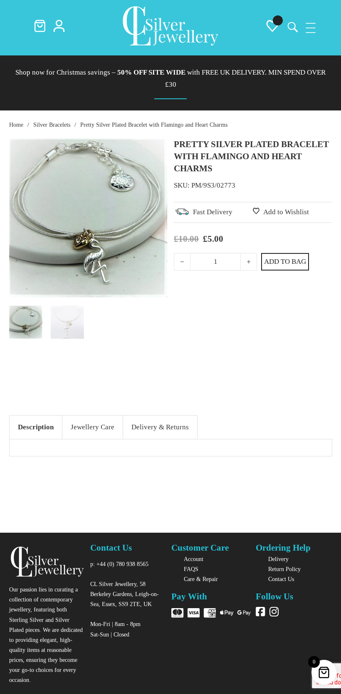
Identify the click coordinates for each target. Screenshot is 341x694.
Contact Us (281, 579)
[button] (156, 150)
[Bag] (40, 28)
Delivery (278, 559)
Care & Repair (201, 579)
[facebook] (260, 612)
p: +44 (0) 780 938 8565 (119, 564)
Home (16, 124)
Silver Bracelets (51, 124)
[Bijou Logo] (170, 27)
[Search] (291, 28)
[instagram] (274, 612)
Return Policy (284, 569)
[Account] (59, 28)
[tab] (35, 427)
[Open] (310, 28)
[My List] (272, 28)
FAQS (191, 569)
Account (193, 559)
